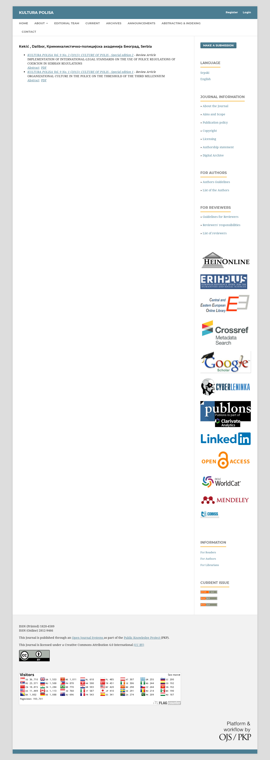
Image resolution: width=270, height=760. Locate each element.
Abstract (33, 68)
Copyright (210, 131)
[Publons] (225, 426)
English (205, 79)
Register (232, 12)
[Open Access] (225, 469)
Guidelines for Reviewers (220, 217)
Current (92, 23)
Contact (29, 31)
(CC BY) (139, 645)
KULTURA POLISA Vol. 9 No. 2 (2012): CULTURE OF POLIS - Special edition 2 (80, 55)
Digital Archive (213, 155)
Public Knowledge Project (142, 638)
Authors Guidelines (216, 182)
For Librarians (209, 565)
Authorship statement (218, 147)
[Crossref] (225, 345)
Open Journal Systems (88, 638)
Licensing (209, 139)
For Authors (208, 559)
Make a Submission (218, 45)
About (40, 23)
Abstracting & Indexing (181, 23)
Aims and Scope (214, 114)
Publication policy (215, 122)
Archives (113, 23)
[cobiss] (209, 517)
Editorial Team (66, 23)
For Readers (208, 552)
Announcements (141, 23)
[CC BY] (34, 660)
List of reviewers (215, 233)
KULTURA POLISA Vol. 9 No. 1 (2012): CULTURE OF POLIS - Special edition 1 (80, 72)
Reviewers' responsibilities (221, 225)
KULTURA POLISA (36, 12)
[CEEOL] (225, 313)
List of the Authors (216, 190)
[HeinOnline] (225, 269)
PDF (44, 68)
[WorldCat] (223, 488)
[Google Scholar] (225, 372)
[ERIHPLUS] (223, 288)
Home (23, 23)
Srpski (204, 73)
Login (247, 12)
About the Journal (215, 106)
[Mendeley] (224, 504)
